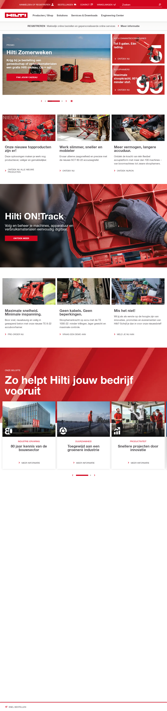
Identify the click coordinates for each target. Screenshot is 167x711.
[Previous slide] (41, 101)
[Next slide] (66, 101)
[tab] (45, 101)
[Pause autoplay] (71, 101)
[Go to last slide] (72, 475)
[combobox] (141, 4)
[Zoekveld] (159, 4)
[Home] (16, 15)
